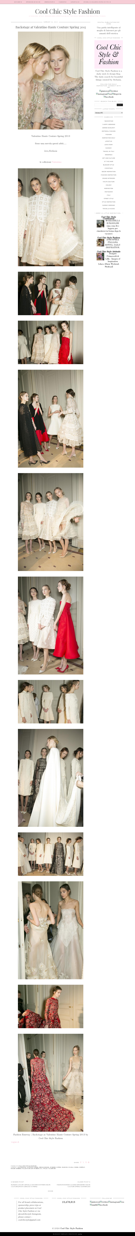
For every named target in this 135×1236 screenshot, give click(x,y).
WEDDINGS (108, 154)
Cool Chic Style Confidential (108, 218)
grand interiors (108, 178)
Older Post (73, 1184)
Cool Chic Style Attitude (108, 252)
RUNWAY (82, 1167)
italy (109, 195)
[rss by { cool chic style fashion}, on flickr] (109, 94)
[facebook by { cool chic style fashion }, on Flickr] (109, 97)
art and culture (108, 158)
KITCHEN (17, 2)
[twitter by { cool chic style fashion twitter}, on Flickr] (113, 91)
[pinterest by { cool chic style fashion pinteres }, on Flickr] (104, 91)
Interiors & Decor (33, 2)
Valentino (57, 162)
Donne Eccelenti (108, 128)
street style (108, 198)
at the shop (108, 161)
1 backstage (21, 1167)
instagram (109, 192)
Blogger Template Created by (67, 1234)
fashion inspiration (108, 175)
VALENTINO (52, 1168)
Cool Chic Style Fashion (67, 11)
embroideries (44, 1167)
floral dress (73, 1167)
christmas (109, 168)
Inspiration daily (108, 138)
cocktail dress (32, 1167)
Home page (6, 2)
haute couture (109, 181)
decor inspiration (109, 171)
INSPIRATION (49, 2)
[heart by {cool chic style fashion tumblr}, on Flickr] (116, 94)
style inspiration (108, 202)
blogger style (108, 165)
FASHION (62, 2)
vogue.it (15, 1142)
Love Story (109, 144)
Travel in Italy (108, 151)
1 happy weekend (108, 124)
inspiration (108, 188)
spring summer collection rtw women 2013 (26, 1168)
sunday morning (108, 205)
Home (50, 1191)
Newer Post (30, 1184)
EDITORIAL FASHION (108, 131)
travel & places (109, 208)
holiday (109, 185)
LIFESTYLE (74, 2)
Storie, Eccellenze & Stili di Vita (96, 2)
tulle (45, 1168)
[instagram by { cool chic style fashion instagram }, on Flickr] (101, 94)
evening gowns (55, 1167)
